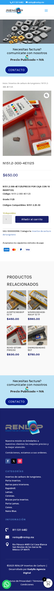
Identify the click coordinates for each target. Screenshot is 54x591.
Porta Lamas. (12, 503)
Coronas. (10, 495)
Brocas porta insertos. (17, 499)
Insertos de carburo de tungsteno (24, 83)
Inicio (5, 83)
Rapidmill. (10, 488)
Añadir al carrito (31, 219)
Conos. (8, 507)
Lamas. (9, 492)
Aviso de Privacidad (19, 580)
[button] (46, 95)
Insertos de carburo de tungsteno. (23, 476)
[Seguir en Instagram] (19, 461)
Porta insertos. (13, 480)
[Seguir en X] (13, 461)
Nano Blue (10, 511)
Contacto (16, 70)
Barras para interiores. (17, 484)
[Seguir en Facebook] (7, 461)
